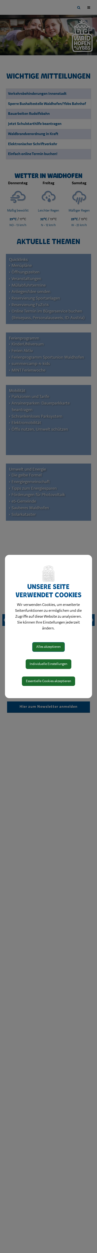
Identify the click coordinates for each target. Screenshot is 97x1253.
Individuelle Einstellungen (48, 664)
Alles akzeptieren (48, 647)
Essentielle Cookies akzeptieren (48, 681)
